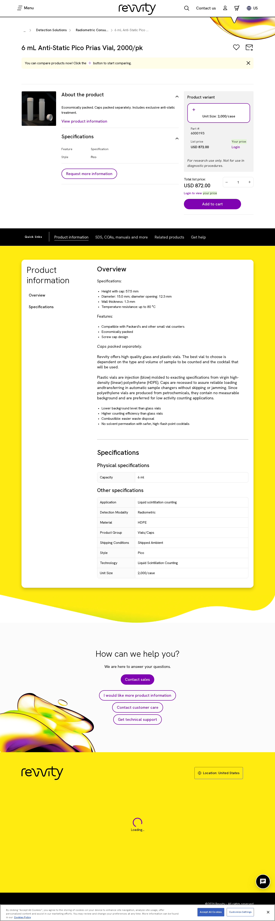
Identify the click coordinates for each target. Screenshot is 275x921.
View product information (84, 121)
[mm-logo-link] (137, 8)
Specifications (41, 306)
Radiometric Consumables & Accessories (108, 30)
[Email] (249, 50)
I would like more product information (137, 695)
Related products (169, 237)
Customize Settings (240, 911)
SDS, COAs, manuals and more (121, 237)
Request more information (89, 173)
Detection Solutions (51, 30)
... (25, 30)
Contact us (206, 8)
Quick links (33, 237)
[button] (225, 8)
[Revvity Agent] (263, 882)
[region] (137, 912)
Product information (71, 237)
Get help (198, 237)
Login (236, 147)
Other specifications (120, 490)
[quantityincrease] (249, 182)
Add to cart (212, 203)
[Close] (268, 912)
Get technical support (137, 719)
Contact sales (137, 679)
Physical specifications (123, 465)
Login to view (193, 193)
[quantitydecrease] (226, 182)
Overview (37, 295)
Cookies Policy (22, 917)
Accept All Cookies (211, 911)
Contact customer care (137, 707)
